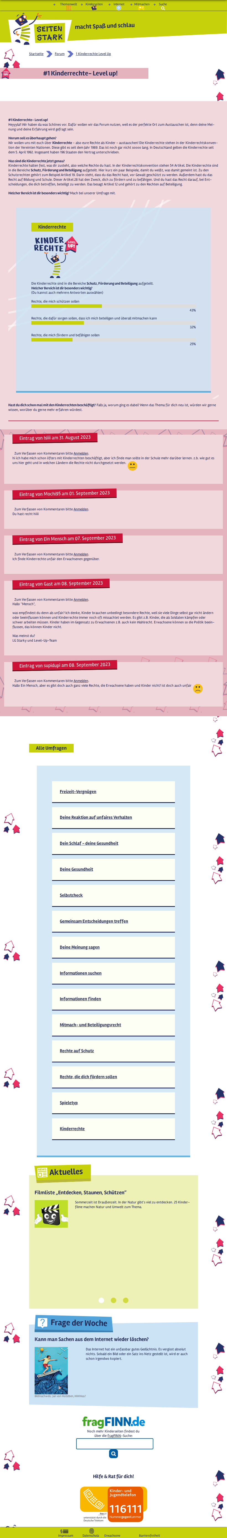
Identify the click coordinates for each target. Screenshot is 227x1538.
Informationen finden (80, 999)
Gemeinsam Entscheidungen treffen (94, 921)
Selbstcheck (71, 895)
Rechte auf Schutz (77, 1051)
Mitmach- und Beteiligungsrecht (90, 1025)
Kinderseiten (94, 4)
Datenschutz (90, 1535)
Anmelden (81, 453)
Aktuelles (66, 1171)
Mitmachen (141, 4)
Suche (163, 4)
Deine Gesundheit (76, 869)
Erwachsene (112, 1535)
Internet (119, 4)
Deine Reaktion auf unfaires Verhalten (96, 817)
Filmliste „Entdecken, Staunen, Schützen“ (81, 1192)
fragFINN (114, 1436)
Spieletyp (69, 1103)
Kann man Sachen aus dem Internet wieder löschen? (92, 1339)
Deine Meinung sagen (80, 947)
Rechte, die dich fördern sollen (88, 1077)
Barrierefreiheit (149, 1535)
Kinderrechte (72, 1129)
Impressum (65, 1535)
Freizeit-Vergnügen (78, 791)
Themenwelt (68, 4)
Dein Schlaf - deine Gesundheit (89, 843)
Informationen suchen (81, 973)
